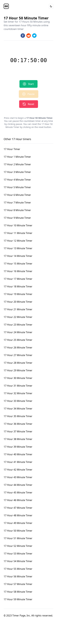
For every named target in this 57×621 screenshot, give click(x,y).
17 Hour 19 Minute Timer (18, 294)
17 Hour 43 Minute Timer (18, 477)
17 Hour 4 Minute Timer (17, 179)
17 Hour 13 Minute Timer (18, 248)
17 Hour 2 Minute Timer (17, 164)
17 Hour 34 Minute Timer (18, 408)
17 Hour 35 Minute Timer (18, 416)
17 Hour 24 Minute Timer (18, 332)
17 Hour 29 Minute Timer (18, 370)
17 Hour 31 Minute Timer (18, 385)
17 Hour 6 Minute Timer (17, 195)
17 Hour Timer (12, 149)
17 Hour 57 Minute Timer (18, 584)
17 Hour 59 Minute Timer (18, 599)
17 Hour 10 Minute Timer (18, 225)
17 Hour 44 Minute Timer (18, 485)
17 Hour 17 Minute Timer (18, 279)
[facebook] (23, 35)
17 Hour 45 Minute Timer (18, 492)
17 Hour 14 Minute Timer (18, 256)
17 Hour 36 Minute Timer (18, 423)
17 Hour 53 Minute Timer (18, 553)
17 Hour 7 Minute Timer (17, 202)
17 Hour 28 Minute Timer (18, 362)
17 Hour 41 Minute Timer (18, 462)
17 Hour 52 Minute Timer (18, 546)
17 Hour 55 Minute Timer (18, 568)
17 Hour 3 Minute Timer (17, 172)
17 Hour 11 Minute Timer (18, 233)
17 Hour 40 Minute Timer (18, 454)
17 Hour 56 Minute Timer (18, 576)
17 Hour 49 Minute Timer (18, 523)
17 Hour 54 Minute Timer (18, 561)
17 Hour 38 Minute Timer (18, 439)
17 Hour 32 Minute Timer (18, 393)
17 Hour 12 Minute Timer (18, 240)
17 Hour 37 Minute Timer (18, 431)
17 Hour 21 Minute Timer (18, 309)
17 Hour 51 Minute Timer (18, 538)
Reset (31, 104)
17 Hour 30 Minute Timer (18, 378)
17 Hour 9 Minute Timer (17, 217)
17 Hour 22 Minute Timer (18, 317)
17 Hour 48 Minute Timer (18, 515)
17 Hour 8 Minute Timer (17, 210)
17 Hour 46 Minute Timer (18, 500)
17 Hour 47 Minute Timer (18, 507)
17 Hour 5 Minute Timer (17, 187)
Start (31, 84)
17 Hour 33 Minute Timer (18, 401)
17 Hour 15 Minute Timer (18, 263)
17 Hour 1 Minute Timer (17, 156)
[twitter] (34, 35)
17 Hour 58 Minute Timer (18, 591)
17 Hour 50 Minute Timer (18, 530)
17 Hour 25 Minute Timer (18, 340)
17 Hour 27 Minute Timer (18, 355)
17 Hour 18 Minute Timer (18, 286)
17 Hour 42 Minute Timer (18, 469)
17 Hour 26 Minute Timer (18, 347)
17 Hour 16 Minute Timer (18, 271)
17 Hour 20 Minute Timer (18, 301)
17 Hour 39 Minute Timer (18, 446)
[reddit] (28, 35)
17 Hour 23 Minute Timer (18, 324)
